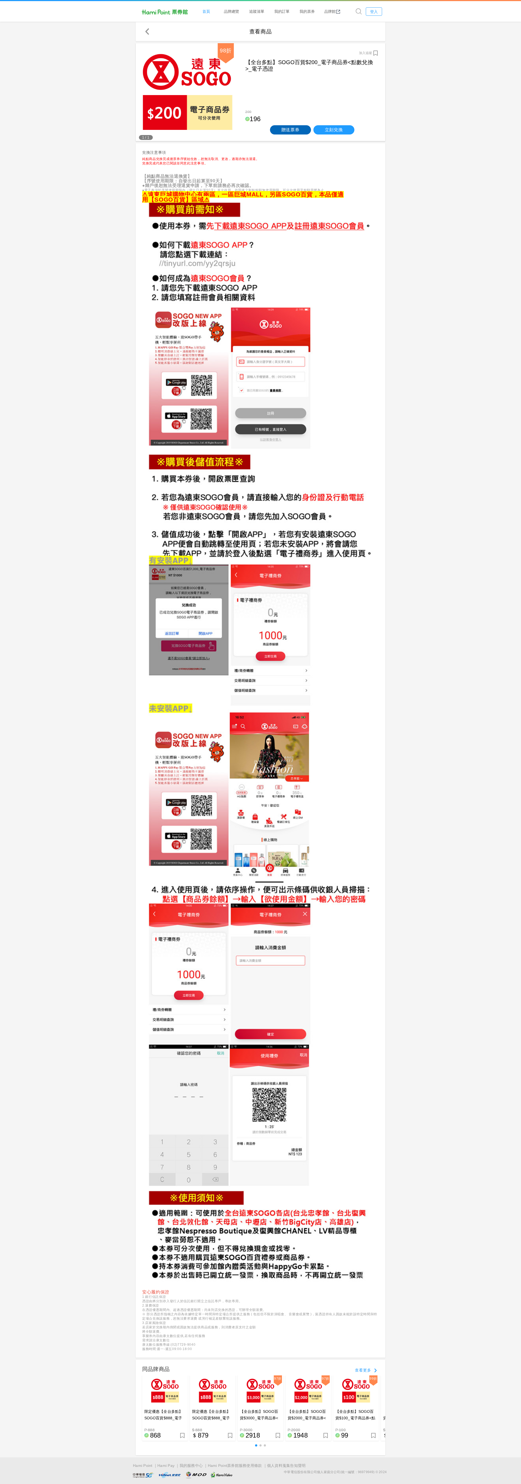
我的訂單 (282, 11)
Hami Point (143, 1465)
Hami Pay (165, 1465)
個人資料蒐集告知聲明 (286, 1465)
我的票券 (307, 11)
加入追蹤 (365, 53)
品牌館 (330, 11)
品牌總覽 (231, 11)
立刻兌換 (334, 129)
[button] (256, 1445)
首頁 (206, 11)
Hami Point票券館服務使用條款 (235, 1465)
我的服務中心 (191, 1465)
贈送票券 (290, 129)
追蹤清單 (256, 11)
